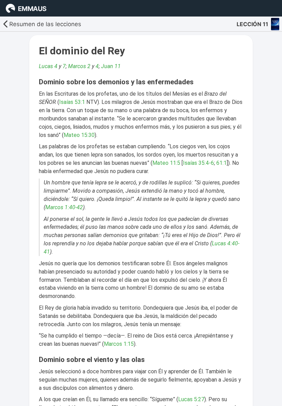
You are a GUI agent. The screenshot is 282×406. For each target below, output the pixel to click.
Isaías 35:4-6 (198, 163)
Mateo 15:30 (79, 135)
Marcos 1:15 (119, 344)
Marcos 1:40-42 (64, 207)
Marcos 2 (79, 66)
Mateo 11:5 (166, 163)
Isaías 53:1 (72, 102)
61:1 (221, 163)
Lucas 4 (48, 66)
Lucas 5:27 (191, 399)
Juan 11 (111, 66)
